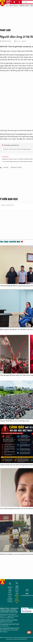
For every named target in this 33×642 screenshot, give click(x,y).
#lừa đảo (6, 167)
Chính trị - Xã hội (24, 5)
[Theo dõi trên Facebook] (12, 2)
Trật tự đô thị (13, 5)
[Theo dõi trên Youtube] (14, 2)
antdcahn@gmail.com (27, 595)
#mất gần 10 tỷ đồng (16, 167)
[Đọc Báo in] (20, 2)
